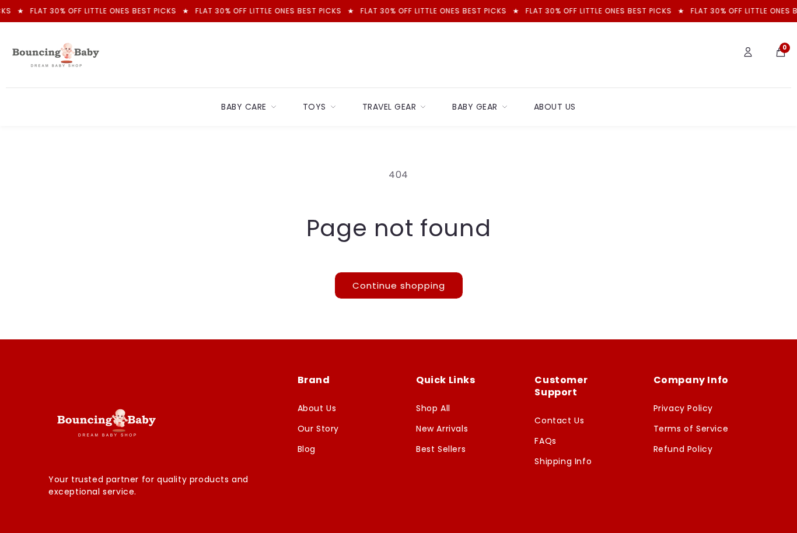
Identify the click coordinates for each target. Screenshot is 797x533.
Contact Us (559, 420)
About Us (555, 107)
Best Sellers (441, 449)
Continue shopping (398, 285)
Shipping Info (563, 461)
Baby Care (244, 107)
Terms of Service (691, 428)
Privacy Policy (683, 408)
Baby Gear (475, 107)
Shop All (433, 408)
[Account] (747, 54)
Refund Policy (683, 449)
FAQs (545, 441)
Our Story (318, 428)
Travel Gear (389, 107)
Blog (307, 449)
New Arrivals (442, 428)
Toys (314, 107)
